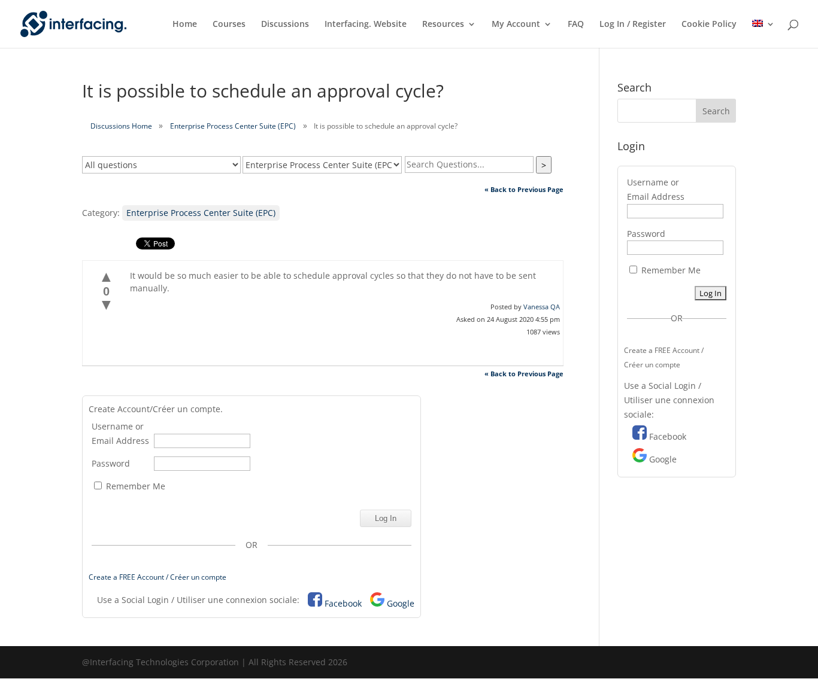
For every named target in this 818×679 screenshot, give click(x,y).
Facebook (343, 603)
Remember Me (134, 486)
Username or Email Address (120, 433)
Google (400, 603)
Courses (229, 24)
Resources (443, 24)
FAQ (576, 24)
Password (111, 463)
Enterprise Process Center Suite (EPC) (233, 125)
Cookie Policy (709, 24)
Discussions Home (121, 125)
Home (184, 24)
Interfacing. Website (366, 24)
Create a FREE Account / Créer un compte (157, 577)
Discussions (285, 24)
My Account (516, 24)
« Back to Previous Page (523, 189)
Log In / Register (632, 24)
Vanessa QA (541, 306)
